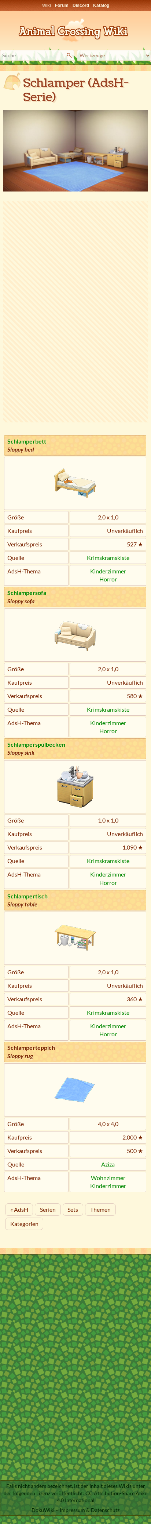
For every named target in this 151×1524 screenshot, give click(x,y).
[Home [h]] (75, 29)
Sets (72, 1209)
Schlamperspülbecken (36, 744)
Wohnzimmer (108, 1177)
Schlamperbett (26, 441)
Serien (48, 1209)
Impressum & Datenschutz (89, 1510)
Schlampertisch (27, 896)
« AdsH (19, 1209)
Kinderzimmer (108, 571)
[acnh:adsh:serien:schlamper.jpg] (75, 150)
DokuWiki (43, 1510)
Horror (108, 579)
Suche (70, 55)
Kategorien (24, 1223)
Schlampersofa (26, 592)
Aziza (108, 1164)
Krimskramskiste (108, 557)
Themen (100, 1209)
